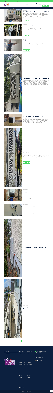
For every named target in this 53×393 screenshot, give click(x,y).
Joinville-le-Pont (22, 362)
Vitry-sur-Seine (22, 387)
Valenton (28, 377)
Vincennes (28, 385)
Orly (20, 373)
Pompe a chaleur (19, 8)
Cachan (28, 353)
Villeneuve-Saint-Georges (29, 382)
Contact (29, 8)
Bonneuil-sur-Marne (22, 353)
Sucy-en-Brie (29, 375)
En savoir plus (26, 20)
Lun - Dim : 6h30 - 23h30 (39, 357)
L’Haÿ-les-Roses (29, 362)
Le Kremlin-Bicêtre (29, 364)
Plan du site (36, 362)
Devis (32, 8)
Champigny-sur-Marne (23, 355)
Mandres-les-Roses (29, 368)
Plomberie (8, 8)
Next (48, 341)
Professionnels (25, 8)
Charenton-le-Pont (29, 355)
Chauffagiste (13, 8)
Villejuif (28, 379)
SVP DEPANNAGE (40, 360)
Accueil (5, 8)
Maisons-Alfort (22, 368)
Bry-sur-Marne (22, 351)
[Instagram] (48, 1)
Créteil (21, 360)
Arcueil (21, 375)
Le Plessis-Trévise (29, 366)
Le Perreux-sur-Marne (23, 366)
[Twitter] (47, 1)
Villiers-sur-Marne (22, 385)
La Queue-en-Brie (22, 364)
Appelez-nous (45, 5)
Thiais (21, 377)
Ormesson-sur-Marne (30, 373)
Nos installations (36, 8)
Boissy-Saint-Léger (29, 351)
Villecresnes (21, 379)
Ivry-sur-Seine (29, 360)
